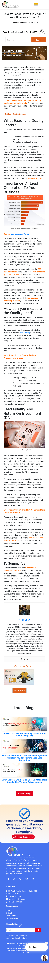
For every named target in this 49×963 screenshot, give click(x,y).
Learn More (19, 690)
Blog (8, 910)
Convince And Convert (20, 234)
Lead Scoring (24, 333)
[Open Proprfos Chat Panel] (44, 958)
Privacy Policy (12, 949)
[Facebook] (21, 659)
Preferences (24, 952)
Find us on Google (15, 902)
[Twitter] (28, 659)
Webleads (25, 945)
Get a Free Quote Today (23, 837)
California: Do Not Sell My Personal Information (25, 950)
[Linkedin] (24, 659)
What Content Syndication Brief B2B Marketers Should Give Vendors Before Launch (24, 781)
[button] (36, 4)
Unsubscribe (23, 949)
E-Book (9, 913)
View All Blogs (24, 793)
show (24, 114)
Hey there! (33, 947)
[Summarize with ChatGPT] (42, 31)
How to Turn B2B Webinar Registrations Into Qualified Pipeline (24, 734)
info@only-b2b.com (17, 899)
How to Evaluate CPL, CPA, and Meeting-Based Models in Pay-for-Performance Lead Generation (24, 757)
